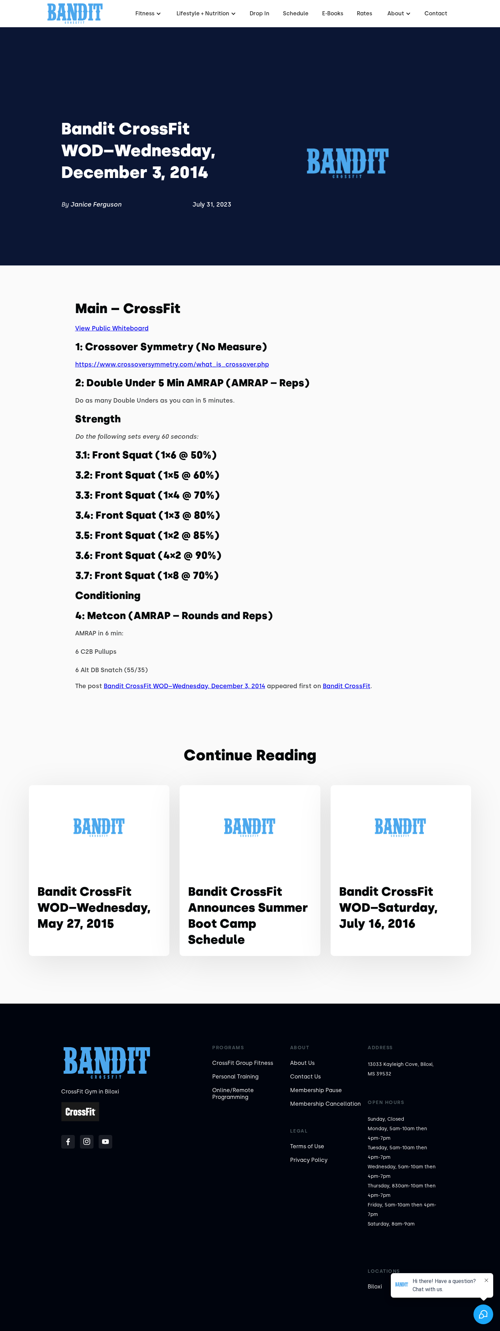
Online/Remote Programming (233, 1093)
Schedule (296, 13)
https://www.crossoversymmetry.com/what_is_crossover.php (172, 364)
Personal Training (235, 1076)
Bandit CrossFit (346, 686)
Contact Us (305, 1076)
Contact (435, 13)
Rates (364, 13)
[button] (147, 13)
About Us (302, 1063)
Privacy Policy (309, 1160)
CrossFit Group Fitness (242, 1063)
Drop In (259, 13)
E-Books (332, 13)
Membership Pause (316, 1090)
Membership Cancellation (325, 1104)
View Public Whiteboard (112, 328)
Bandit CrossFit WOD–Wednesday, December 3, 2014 (184, 686)
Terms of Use (307, 1146)
